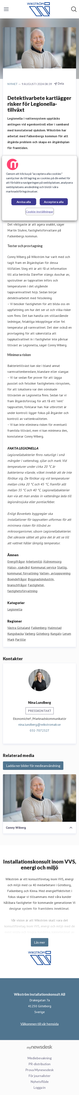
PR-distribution (39, 1064)
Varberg (30, 633)
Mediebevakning (39, 1058)
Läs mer (39, 942)
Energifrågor (16, 561)
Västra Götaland (18, 628)
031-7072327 (39, 730)
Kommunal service (43, 567)
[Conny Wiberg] (39, 798)
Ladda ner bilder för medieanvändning (33, 766)
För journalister (39, 1076)
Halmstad (55, 628)
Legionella (14, 609)
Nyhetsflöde (39, 1082)
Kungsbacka (15, 633)
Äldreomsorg (52, 561)
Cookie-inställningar (39, 211)
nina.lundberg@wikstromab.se (39, 724)
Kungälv (56, 633)
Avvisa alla (24, 202)
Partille (20, 639)
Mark (10, 639)
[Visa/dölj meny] (6, 9)
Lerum (66, 633)
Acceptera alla (54, 202)
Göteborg (42, 633)
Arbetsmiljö (34, 561)
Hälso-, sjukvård (18, 567)
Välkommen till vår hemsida (39, 1024)
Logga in (39, 1087)
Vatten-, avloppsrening (55, 573)
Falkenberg (39, 628)
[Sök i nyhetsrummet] (74, 9)
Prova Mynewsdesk (39, 1070)
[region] (39, 188)
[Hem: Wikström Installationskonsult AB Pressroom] (38, 9)
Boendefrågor (17, 579)
